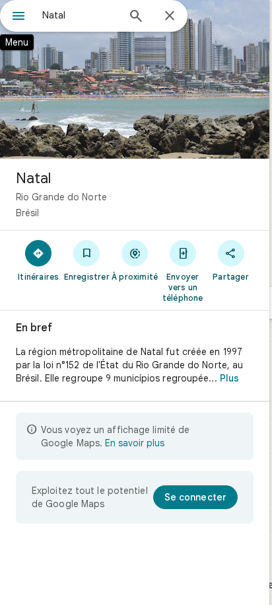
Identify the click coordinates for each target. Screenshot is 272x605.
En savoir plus (134, 443)
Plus (229, 378)
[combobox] (80, 15)
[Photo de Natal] (134, 79)
